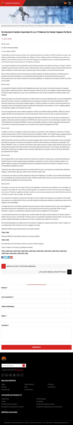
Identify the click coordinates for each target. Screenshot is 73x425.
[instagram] (18, 375)
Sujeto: (4, 316)
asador (3, 401)
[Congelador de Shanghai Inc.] (10, 358)
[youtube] (14, 375)
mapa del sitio (5, 389)
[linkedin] (6, 375)
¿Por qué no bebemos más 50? (49, 272)
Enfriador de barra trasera (9, 404)
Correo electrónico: (7, 297)
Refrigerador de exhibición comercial (12, 406)
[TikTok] (21, 375)
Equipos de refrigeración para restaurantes (49, 406)
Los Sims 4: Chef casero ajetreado (23, 266)
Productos (51, 384)
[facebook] (2, 375)
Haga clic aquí (19, 370)
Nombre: (4, 288)
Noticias (3, 387)
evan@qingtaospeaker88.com (61, 422)
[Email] (23, 365)
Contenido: (5, 325)
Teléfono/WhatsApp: (8, 306)
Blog (26, 387)
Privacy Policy (29, 389)
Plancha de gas (41, 399)
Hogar (5, 26)
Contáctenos (51, 387)
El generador (5, 399)
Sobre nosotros (29, 384)
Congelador (39, 401)
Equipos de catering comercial (45, 404)
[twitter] (10, 375)
